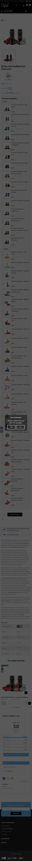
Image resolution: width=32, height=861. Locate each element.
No (20, 427)
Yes (11, 427)
